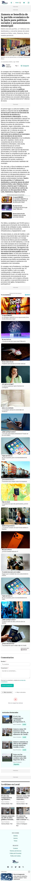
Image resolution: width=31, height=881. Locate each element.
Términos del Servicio (15, 850)
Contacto (15, 848)
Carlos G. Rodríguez (21, 823)
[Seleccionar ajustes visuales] (24, 2)
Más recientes (8, 692)
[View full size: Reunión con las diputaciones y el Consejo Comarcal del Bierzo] (15, 47)
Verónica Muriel (5, 803)
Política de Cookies (15, 856)
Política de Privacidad (15, 853)
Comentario (4, 668)
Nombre (3, 661)
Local (24, 724)
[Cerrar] (29, 872)
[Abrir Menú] (28, 3)
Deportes (17, 764)
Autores (16, 838)
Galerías (15, 835)
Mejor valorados (21, 692)
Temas (15, 840)
